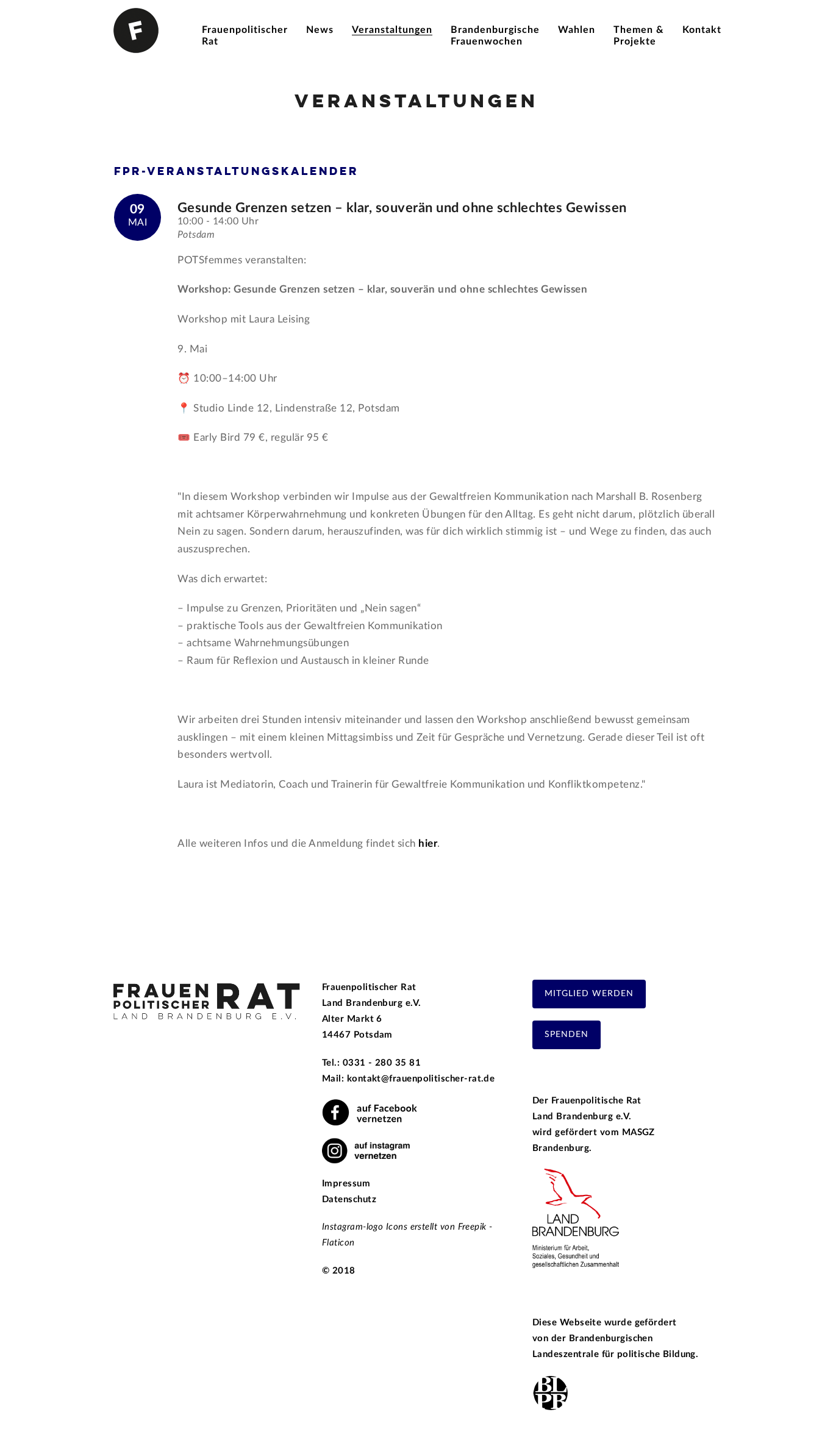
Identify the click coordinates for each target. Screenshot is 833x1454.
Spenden (566, 1034)
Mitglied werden (589, 993)
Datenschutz (349, 1199)
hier (427, 843)
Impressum (346, 1183)
